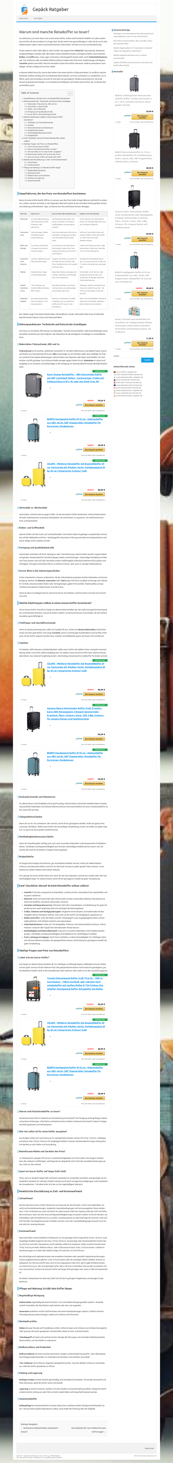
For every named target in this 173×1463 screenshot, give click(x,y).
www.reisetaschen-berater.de (128, 388)
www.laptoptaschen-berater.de (129, 385)
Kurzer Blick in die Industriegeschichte (42, 114)
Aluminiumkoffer (34, 181)
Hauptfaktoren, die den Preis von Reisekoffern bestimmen (47, 98)
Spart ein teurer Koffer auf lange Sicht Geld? (44, 157)
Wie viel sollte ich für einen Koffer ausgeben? (44, 152)
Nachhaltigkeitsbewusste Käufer (40, 133)
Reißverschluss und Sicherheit (39, 175)
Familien (31, 125)
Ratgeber (38, 18)
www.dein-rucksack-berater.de (129, 382)
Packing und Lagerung (36, 178)
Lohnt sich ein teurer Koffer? (38, 146)
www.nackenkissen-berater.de (128, 393)
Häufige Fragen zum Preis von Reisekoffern (41, 144)
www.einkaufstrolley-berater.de (129, 374)
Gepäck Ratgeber (51, 9)
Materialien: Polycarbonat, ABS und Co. (42, 104)
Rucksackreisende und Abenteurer (40, 128)
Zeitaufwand (32, 162)
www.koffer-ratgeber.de (126, 372)
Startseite (23, 18)
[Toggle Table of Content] (69, 93)
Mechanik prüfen (34, 173)
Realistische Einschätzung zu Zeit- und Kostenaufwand (45, 160)
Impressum (149, 1448)
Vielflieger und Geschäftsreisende (40, 122)
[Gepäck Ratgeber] (23, 14)
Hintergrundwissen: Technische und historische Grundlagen (47, 101)
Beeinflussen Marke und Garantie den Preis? (44, 154)
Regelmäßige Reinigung (36, 170)
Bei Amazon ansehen (94, 405)
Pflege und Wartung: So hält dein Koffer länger (42, 168)
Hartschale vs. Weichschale (38, 106)
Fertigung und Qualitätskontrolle (40, 112)
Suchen (116, 356)
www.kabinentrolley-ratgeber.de (129, 377)
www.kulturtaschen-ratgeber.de (129, 390)
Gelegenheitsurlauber (36, 130)
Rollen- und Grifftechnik (36, 109)
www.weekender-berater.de (128, 380)
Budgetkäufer (33, 135)
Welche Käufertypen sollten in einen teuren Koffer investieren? (43, 118)
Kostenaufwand (33, 165)
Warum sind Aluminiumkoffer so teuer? (42, 149)
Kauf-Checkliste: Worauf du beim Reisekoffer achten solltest (44, 139)
